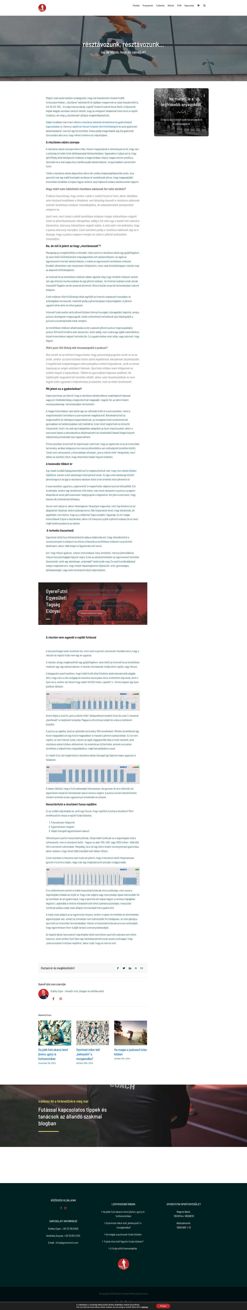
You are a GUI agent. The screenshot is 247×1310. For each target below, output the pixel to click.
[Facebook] (118, 968)
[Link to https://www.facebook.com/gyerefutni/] (53, 999)
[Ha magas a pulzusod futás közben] (130, 1032)
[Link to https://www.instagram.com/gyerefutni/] (60, 999)
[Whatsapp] (136, 968)
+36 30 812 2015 (72, 1235)
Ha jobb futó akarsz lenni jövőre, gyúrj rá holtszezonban (53, 1054)
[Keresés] (204, 5)
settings (144, 1307)
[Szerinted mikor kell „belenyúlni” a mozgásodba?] (92, 1032)
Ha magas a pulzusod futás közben (124, 1234)
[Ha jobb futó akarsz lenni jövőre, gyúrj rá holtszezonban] (54, 1032)
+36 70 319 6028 (70, 1228)
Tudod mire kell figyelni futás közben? (123, 1241)
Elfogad (163, 1306)
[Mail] (141, 968)
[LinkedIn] (130, 968)
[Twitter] (124, 968)
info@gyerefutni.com (67, 1242)
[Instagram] (65, 1208)
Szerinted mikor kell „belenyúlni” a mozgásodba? (88, 1054)
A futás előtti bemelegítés (123, 1248)
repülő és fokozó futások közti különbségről (95, 126)
